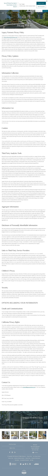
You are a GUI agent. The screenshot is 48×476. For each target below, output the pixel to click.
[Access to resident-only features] (24, 435)
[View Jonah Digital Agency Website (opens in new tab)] (36, 464)
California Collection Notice (19, 458)
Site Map (31, 460)
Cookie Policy (27, 458)
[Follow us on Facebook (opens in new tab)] (9, 452)
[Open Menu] (3, 13)
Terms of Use (10, 458)
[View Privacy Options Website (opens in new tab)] (23, 464)
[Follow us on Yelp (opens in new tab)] (14, 452)
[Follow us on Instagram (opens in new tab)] (12, 452)
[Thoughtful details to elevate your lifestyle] (33, 435)
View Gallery (37, 422)
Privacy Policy (29, 456)
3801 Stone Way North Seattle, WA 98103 (35, 447)
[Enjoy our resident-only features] (6, 435)
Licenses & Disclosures (35, 458)
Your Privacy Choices (37, 456)
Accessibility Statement (24, 460)
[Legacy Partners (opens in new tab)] (12, 464)
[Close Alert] (47, 1)
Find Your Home (8, 13)
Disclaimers (17, 460)
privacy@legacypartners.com (29, 387)
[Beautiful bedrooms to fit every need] (15, 435)
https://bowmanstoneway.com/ (10, 37)
